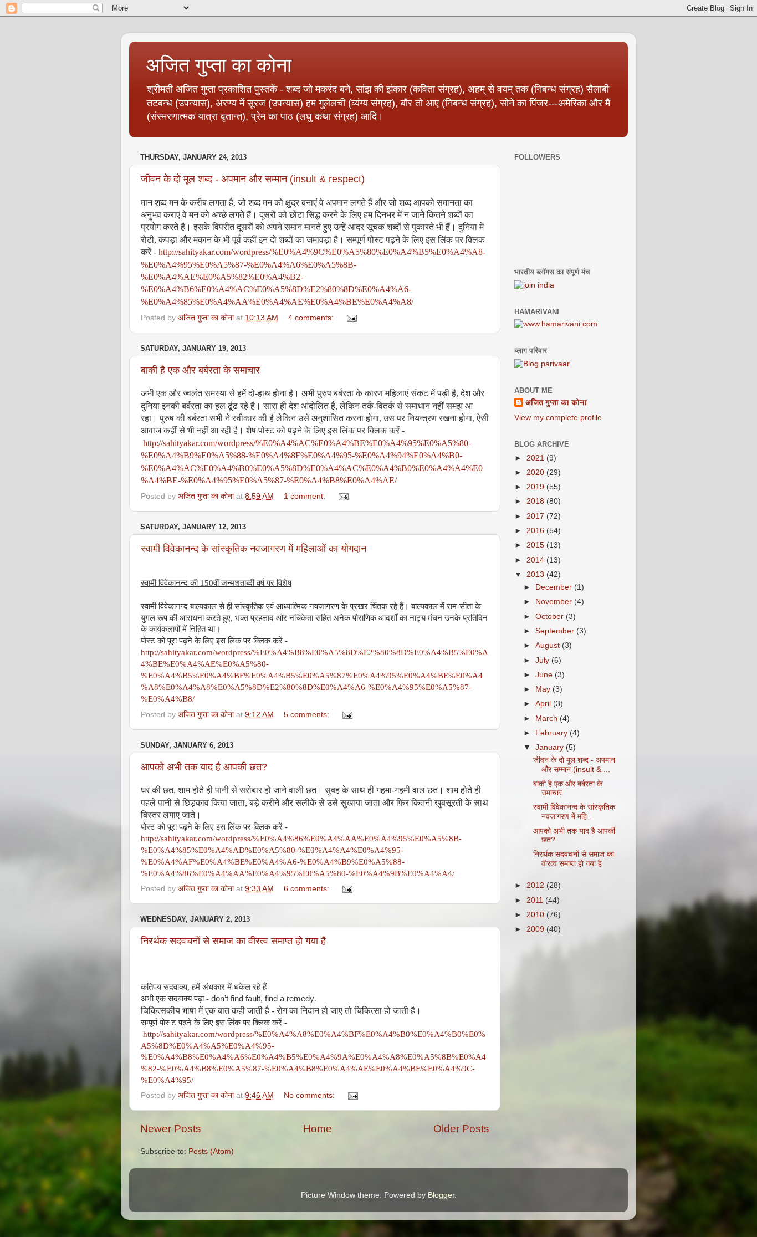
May (544, 689)
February (552, 733)
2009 (536, 929)
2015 (536, 545)
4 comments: (312, 318)
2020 (536, 472)
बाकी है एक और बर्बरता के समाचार (200, 370)
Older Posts (461, 1128)
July (543, 660)
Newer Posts (170, 1128)
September (555, 631)
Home (317, 1128)
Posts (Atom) (211, 1151)
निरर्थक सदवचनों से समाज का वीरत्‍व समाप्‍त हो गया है (233, 941)
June (545, 675)
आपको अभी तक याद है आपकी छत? (204, 767)
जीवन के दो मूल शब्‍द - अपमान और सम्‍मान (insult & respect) (253, 179)
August (548, 645)
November (554, 601)
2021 (536, 458)
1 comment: (306, 496)
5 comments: (307, 714)
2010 (536, 915)
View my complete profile (558, 417)
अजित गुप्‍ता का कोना (218, 65)
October (550, 616)
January (550, 747)
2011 (535, 900)
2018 (536, 501)
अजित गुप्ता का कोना (556, 402)
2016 (536, 531)
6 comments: (307, 889)
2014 (536, 560)
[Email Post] (351, 318)
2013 (536, 574)
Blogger (441, 1195)
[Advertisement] (569, 1008)
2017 (536, 516)
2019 (536, 487)
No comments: (310, 1095)
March (547, 718)
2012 (536, 885)
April (544, 703)
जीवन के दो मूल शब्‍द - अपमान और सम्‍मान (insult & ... (574, 764)
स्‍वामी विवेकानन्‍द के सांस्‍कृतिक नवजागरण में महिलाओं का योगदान (253, 548)
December (554, 587)
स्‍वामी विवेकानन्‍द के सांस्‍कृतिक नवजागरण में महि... (574, 811)
